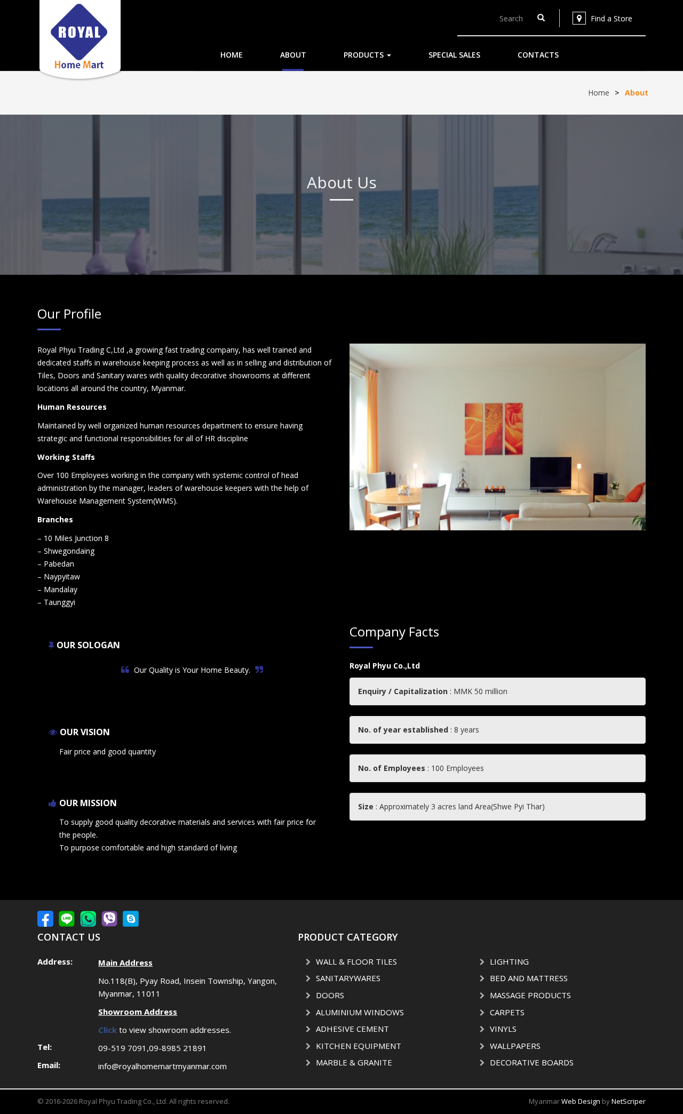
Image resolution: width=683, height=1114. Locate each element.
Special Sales (454, 55)
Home (231, 55)
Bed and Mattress (529, 978)
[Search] (541, 18)
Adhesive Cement (352, 1028)
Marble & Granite (354, 1062)
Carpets (507, 1012)
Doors (330, 995)
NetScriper (628, 1101)
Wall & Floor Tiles (356, 961)
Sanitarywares (348, 978)
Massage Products (530, 995)
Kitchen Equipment (358, 1045)
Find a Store (611, 18)
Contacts (538, 55)
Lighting (509, 961)
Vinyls (503, 1028)
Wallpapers (515, 1045)
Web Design (580, 1101)
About (293, 55)
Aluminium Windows (360, 1012)
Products (365, 55)
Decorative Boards (532, 1062)
